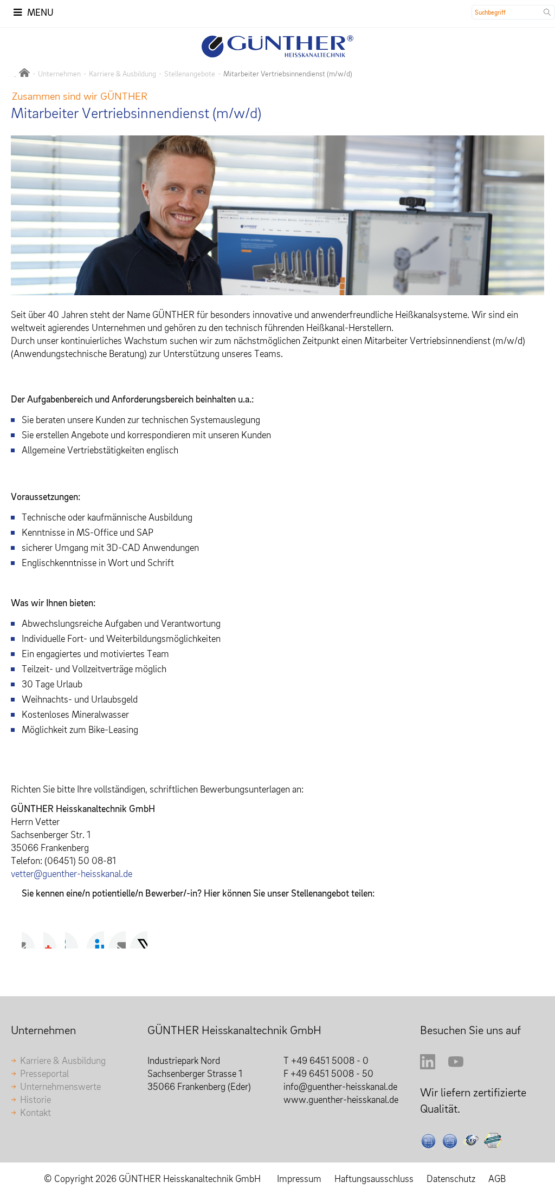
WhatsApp (138, 940)
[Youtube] (455, 1065)
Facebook (30, 940)
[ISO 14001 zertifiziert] (450, 1141)
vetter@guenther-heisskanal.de (71, 873)
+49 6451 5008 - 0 (330, 1060)
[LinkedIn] (427, 1065)
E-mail (117, 940)
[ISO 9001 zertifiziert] (428, 1141)
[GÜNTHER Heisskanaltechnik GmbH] (24, 73)
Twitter (52, 940)
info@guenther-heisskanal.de (340, 1086)
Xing (95, 940)
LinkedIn (73, 940)
